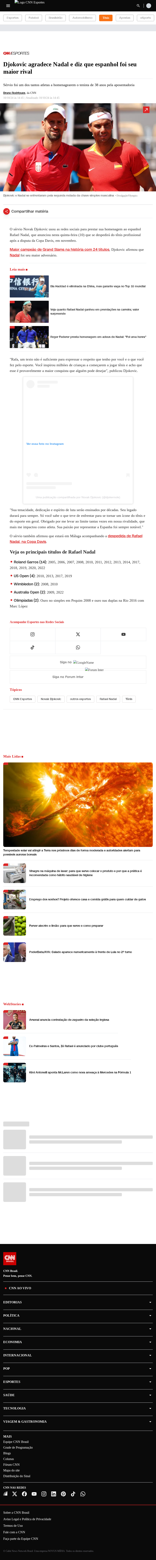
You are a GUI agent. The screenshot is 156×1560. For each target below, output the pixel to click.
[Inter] (5, 1493)
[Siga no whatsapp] (78, 647)
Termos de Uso (13, 1525)
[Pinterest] (63, 1493)
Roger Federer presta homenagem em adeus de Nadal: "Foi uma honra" (98, 337)
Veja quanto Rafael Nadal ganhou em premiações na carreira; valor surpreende (94, 312)
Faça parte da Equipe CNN (20, 1538)
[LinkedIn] (53, 1493)
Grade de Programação (18, 1447)
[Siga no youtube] (123, 634)
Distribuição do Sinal (16, 1476)
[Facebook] (24, 1493)
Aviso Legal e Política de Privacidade (27, 1519)
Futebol (34, 18)
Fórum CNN (11, 1464)
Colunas (8, 1459)
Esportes (12, 18)
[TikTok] (73, 1493)
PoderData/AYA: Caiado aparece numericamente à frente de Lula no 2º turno (80, 952)
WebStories (12, 1004)
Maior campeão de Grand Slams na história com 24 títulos (59, 249)
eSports (145, 18)
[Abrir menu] (8, 5)
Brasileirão (55, 18)
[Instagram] (43, 1493)
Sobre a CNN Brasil (16, 1512)
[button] (78, 152)
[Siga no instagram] (32, 634)
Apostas (124, 18)
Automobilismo (82, 18)
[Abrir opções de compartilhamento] (6, 211)
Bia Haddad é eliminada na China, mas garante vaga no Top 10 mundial (97, 286)
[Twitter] (14, 1493)
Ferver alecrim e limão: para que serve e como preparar (66, 926)
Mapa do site (11, 1470)
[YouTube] (34, 1493)
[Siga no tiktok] (32, 647)
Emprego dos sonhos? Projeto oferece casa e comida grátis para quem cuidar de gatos (87, 899)
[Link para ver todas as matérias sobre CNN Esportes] (16, 53)
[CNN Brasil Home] (37, 5)
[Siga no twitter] (78, 634)
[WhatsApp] (82, 1493)
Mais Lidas (12, 756)
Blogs (7, 1453)
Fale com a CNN (14, 1532)
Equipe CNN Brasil (16, 1441)
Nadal (15, 255)
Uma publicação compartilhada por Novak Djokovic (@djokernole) (78, 497)
